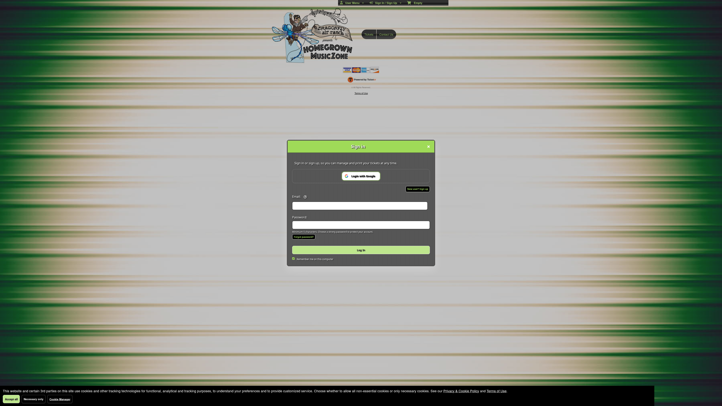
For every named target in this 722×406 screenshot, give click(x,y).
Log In (361, 250)
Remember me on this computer (315, 259)
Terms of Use (497, 390)
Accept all (11, 399)
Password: (299, 217)
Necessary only (33, 399)
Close (428, 146)
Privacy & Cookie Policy (461, 390)
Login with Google (363, 176)
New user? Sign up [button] (417, 189)
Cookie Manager (59, 399)
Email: (296, 196)
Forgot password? (304, 237)
